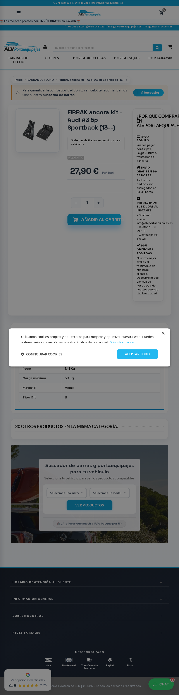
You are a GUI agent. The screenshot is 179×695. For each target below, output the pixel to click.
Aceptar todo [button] (137, 354)
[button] (41, 354)
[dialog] (89, 347)
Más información (122, 342)
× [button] (163, 333)
